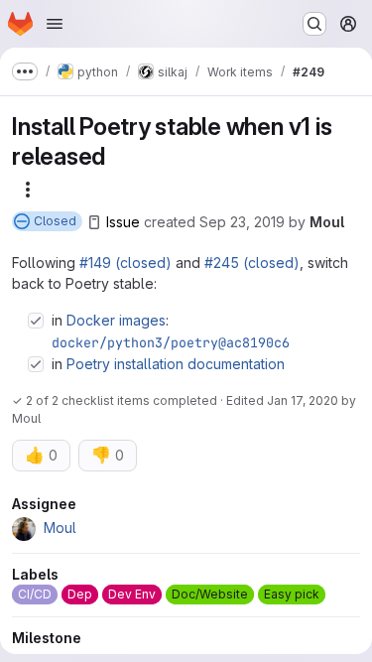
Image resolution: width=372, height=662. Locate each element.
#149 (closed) (125, 262)
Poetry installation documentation (175, 363)
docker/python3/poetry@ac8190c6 (171, 342)
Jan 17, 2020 (302, 400)
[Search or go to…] (314, 24)
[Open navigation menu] (54, 24)
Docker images (116, 320)
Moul (327, 221)
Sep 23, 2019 (242, 221)
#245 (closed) (252, 262)
